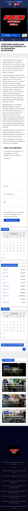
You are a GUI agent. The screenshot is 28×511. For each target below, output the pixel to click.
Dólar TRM (5, 269)
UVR (4, 299)
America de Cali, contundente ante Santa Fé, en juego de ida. (14, 476)
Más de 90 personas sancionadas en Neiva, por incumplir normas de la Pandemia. (14, 502)
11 (7, 245)
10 (4, 245)
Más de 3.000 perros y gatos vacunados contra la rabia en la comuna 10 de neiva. (14, 497)
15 (20, 245)
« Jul (3, 257)
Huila (5, 381)
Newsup (22, 462)
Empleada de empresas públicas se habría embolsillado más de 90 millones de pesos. (14, 491)
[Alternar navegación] (13, 40)
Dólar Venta (5, 272)
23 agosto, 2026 (9, 372)
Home (14, 467)
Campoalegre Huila (8, 412)
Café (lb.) (5, 292)
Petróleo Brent (6, 286)
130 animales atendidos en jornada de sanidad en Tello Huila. (14, 471)
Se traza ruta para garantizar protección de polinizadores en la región (14, 507)
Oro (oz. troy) (6, 295)
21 (17, 248)
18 (7, 248)
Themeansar (14, 464)
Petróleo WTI (6, 289)
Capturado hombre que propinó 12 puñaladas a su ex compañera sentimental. (14, 486)
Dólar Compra (6, 276)
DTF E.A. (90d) (6, 302)
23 (23, 248)
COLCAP (5, 282)
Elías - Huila (6, 397)
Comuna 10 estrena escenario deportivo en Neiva (12, 369)
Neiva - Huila (6, 366)
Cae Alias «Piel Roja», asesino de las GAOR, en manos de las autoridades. (14, 481)
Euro (4, 279)
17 (4, 248)
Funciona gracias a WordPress (10, 462)
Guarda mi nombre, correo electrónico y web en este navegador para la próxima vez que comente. (14, 214)
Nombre (6, 186)
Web (5, 202)
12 (10, 245)
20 (14, 248)
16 (23, 245)
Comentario (7, 158)
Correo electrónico (9, 194)
